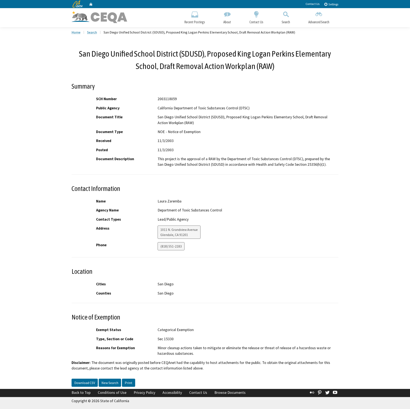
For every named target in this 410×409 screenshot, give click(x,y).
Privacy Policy (144, 392)
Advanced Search (318, 22)
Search (286, 22)
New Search (109, 383)
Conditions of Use (112, 392)
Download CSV (84, 383)
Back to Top (81, 392)
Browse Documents (230, 392)
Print (128, 383)
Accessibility (172, 392)
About (227, 22)
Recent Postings (194, 22)
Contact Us (313, 4)
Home (76, 32)
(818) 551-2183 (171, 246)
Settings (333, 4)
